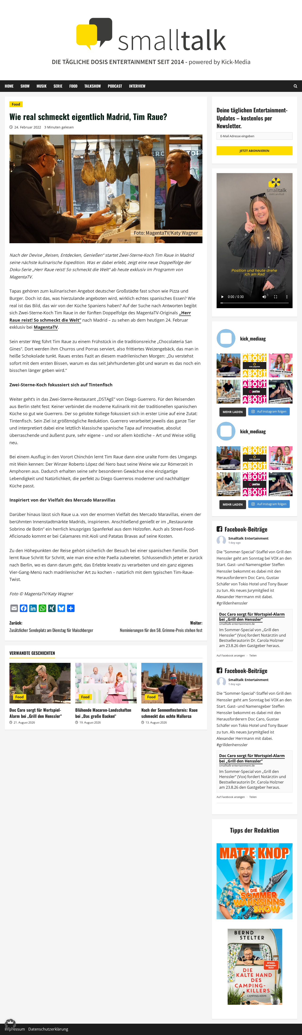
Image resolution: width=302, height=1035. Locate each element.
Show (25, 86)
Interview (137, 86)
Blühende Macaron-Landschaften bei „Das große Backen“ (103, 713)
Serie (58, 86)
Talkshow (92, 86)
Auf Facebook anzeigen (231, 655)
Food (73, 86)
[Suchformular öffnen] (295, 85)
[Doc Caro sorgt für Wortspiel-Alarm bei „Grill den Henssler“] (40, 683)
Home (9, 86)
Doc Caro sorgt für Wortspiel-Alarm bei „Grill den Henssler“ (35, 713)
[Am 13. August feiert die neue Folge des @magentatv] (228, 365)
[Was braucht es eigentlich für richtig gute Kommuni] (255, 365)
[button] (10, 1024)
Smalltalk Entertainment (248, 538)
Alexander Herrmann (235, 596)
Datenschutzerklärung (48, 1029)
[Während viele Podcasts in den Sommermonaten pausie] (281, 365)
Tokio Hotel (249, 584)
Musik (41, 86)
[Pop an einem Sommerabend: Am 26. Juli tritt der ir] (281, 392)
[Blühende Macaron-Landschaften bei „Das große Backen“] (105, 683)
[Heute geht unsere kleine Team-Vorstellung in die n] (255, 392)
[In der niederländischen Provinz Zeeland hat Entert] (228, 392)
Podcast (115, 86)
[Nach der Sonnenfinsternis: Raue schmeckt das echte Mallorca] (171, 683)
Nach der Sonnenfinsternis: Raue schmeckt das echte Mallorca (169, 713)
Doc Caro (256, 577)
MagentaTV (46, 327)
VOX (274, 558)
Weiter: (161, 626)
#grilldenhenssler (232, 603)
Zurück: (51, 626)
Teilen (253, 655)
